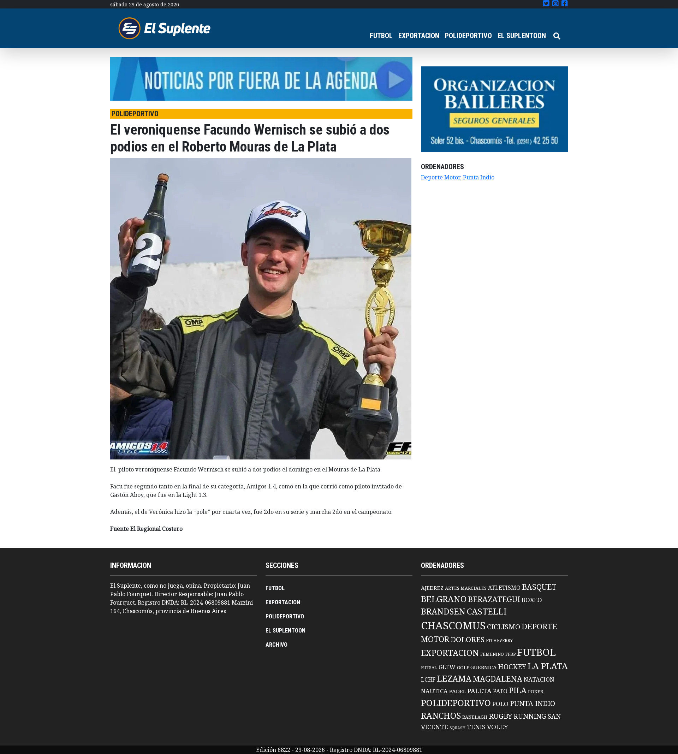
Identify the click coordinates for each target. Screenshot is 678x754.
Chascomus (453, 625)
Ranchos (441, 715)
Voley (497, 726)
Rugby (500, 716)
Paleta (480, 691)
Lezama (454, 678)
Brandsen (443, 611)
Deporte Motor (440, 177)
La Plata (548, 666)
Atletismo (504, 588)
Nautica (434, 691)
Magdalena (497, 678)
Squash (457, 727)
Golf (463, 668)
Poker (535, 692)
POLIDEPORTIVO (468, 35)
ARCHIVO (276, 644)
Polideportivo (456, 702)
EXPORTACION (418, 35)
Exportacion (450, 652)
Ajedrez (432, 587)
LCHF (428, 679)
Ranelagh (474, 717)
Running (529, 716)
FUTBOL (381, 35)
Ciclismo (503, 626)
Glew (447, 667)
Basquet (539, 587)
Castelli (487, 611)
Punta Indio (478, 177)
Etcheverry (499, 640)
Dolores (467, 639)
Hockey (512, 666)
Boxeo (532, 600)
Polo (500, 704)
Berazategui (494, 599)
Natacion (539, 679)
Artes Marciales (466, 588)
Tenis (476, 726)
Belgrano (443, 599)
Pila (518, 690)
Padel (457, 691)
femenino (492, 654)
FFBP (510, 654)
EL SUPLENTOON (522, 35)
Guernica (483, 667)
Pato (500, 691)
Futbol (536, 652)
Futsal (429, 667)
